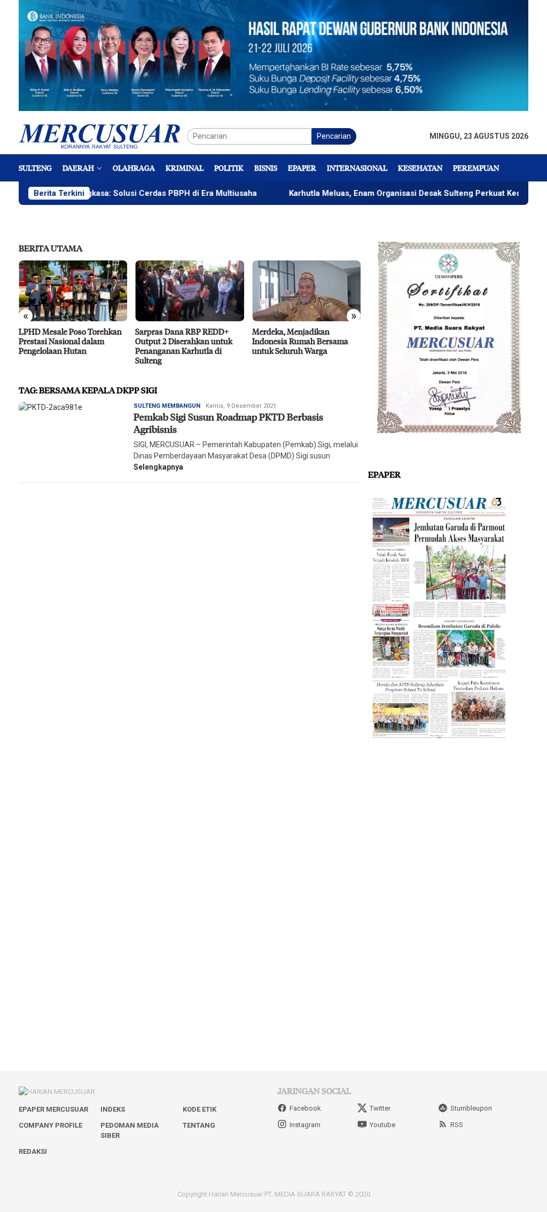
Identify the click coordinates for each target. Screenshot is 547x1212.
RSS (456, 1125)
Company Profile (50, 1125)
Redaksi (33, 1151)
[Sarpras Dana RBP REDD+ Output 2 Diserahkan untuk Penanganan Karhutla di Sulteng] (189, 290)
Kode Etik (199, 1109)
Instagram (305, 1125)
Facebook (305, 1108)
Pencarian (334, 136)
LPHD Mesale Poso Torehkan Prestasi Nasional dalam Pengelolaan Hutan (70, 341)
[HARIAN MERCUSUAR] (103, 135)
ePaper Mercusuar (53, 1109)
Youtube (382, 1125)
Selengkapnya (158, 467)
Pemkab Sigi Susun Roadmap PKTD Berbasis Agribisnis (228, 422)
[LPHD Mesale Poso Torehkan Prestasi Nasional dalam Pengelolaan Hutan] (73, 290)
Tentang (199, 1125)
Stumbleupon (471, 1108)
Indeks (112, 1109)
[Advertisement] (448, 832)
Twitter (380, 1108)
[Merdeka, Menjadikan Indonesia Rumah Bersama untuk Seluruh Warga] (306, 290)
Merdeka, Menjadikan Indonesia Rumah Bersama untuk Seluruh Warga (300, 341)
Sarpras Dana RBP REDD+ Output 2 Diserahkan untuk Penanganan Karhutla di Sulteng (183, 346)
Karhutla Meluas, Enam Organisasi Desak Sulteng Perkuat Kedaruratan (386, 193)
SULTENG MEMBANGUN (167, 405)
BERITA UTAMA (50, 248)
